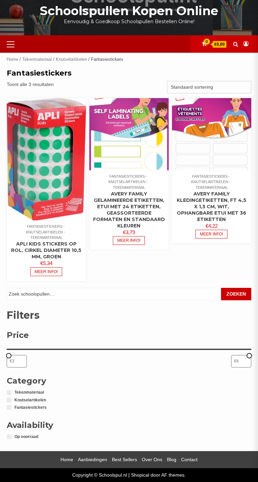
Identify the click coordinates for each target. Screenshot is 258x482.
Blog (171, 459)
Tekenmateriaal (37, 59)
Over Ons (152, 459)
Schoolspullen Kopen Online (129, 10)
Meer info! (46, 271)
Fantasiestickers (44, 226)
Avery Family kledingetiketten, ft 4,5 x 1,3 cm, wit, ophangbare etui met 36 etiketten (211, 206)
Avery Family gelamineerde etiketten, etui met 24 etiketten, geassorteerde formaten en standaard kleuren (129, 210)
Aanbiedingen (92, 459)
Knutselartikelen (71, 59)
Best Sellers (124, 459)
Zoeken (236, 294)
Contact (189, 459)
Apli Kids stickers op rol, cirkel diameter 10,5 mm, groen (46, 250)
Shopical (140, 475)
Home (12, 59)
